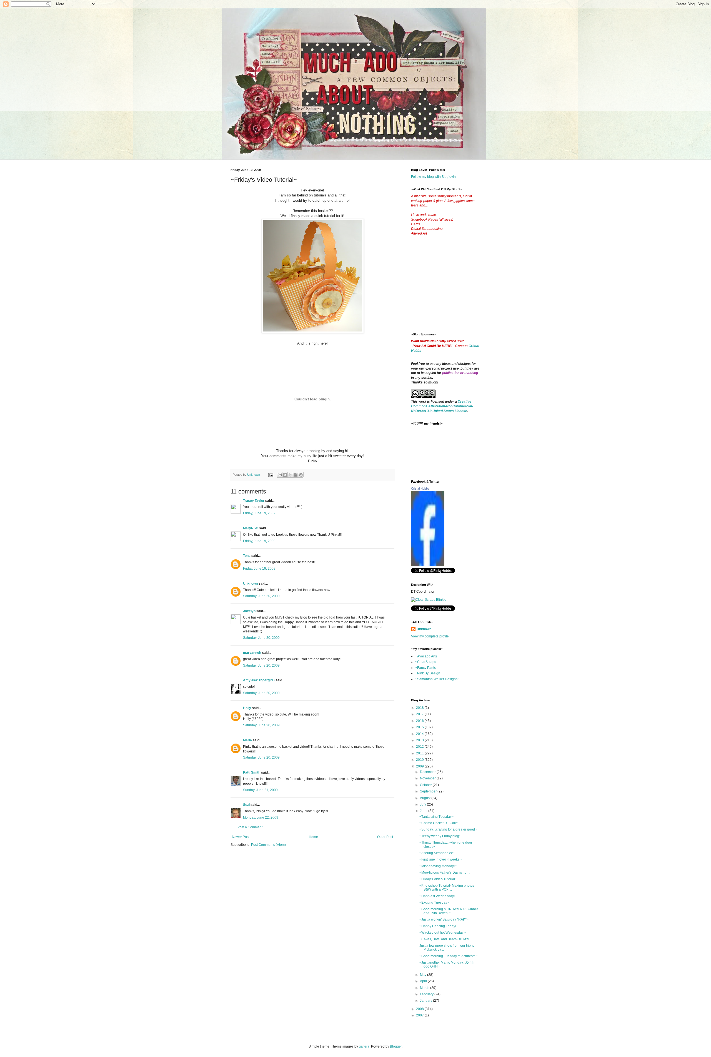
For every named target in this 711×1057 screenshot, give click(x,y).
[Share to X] (290, 475)
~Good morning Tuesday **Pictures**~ (448, 956)
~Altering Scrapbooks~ (436, 853)
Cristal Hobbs (420, 488)
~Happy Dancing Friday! (437, 926)
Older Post (385, 837)
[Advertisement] (452, 288)
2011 (420, 753)
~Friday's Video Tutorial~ (438, 879)
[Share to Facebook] (295, 475)
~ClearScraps (425, 662)
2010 (420, 760)
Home (313, 837)
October (426, 785)
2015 (420, 727)
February (427, 994)
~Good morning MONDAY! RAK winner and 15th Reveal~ (448, 911)
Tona (247, 556)
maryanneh (252, 653)
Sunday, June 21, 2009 (260, 790)
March (425, 988)
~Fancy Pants (425, 668)
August (425, 798)
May (423, 975)
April (424, 981)
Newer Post (240, 837)
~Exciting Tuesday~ (434, 902)
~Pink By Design (427, 673)
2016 (420, 721)
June (424, 811)
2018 (420, 708)
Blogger (396, 1046)
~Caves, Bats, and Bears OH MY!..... (446, 939)
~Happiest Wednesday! (437, 896)
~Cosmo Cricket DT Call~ (438, 823)
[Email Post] (270, 474)
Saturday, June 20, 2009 (261, 596)
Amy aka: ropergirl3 (259, 680)
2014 (420, 734)
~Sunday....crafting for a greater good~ (448, 829)
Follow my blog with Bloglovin (433, 177)
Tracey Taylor (253, 501)
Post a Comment (249, 827)
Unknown (250, 583)
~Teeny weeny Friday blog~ (440, 836)
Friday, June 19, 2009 (259, 513)
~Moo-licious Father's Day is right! (444, 872)
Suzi (246, 805)
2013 (420, 740)
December (428, 772)
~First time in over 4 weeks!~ (440, 859)
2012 (420, 747)
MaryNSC (250, 528)
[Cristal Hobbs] (427, 565)
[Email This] (279, 475)
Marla (247, 740)
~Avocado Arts (426, 656)
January (426, 1001)
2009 (420, 766)
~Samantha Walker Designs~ (437, 679)
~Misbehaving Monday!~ (438, 866)
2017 (420, 714)
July (423, 804)
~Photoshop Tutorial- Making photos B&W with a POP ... (446, 887)
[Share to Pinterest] (301, 475)
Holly (247, 708)
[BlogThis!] (285, 475)
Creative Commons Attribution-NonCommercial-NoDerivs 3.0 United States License (442, 406)
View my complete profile (430, 636)
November (428, 778)
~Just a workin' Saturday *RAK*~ (444, 919)
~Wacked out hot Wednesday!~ (442, 932)
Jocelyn (249, 611)
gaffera (364, 1046)
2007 (420, 1015)
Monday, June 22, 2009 (260, 817)
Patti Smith (251, 772)
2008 (420, 1009)
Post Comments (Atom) (268, 845)
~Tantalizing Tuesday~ (436, 817)
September (428, 791)
